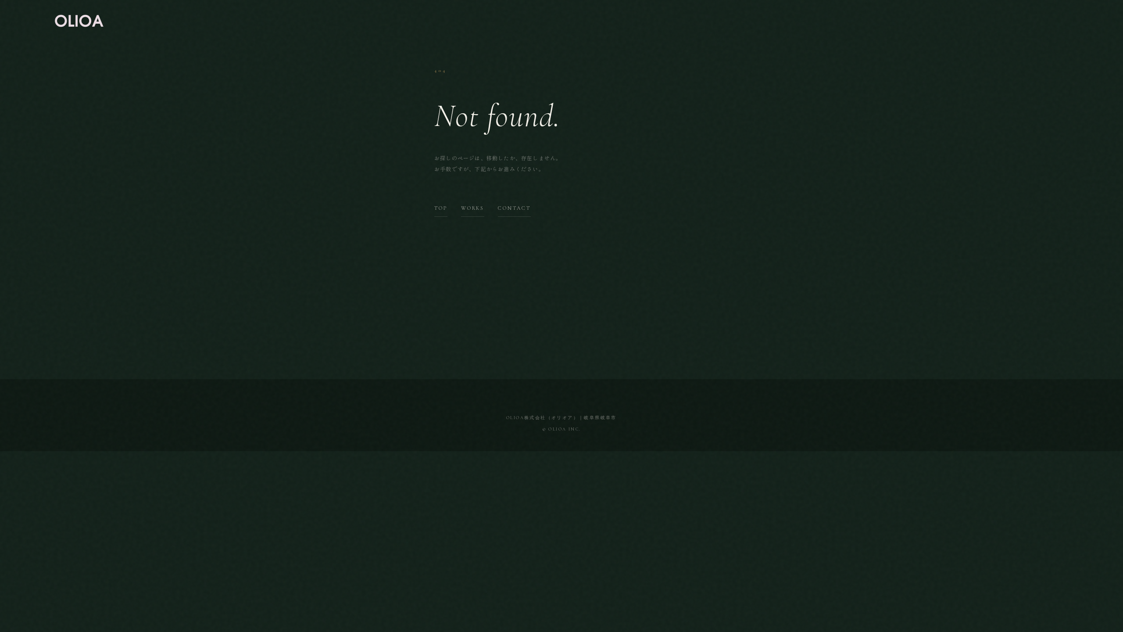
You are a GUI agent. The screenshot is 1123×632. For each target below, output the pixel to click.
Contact (514, 208)
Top (440, 208)
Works (472, 208)
